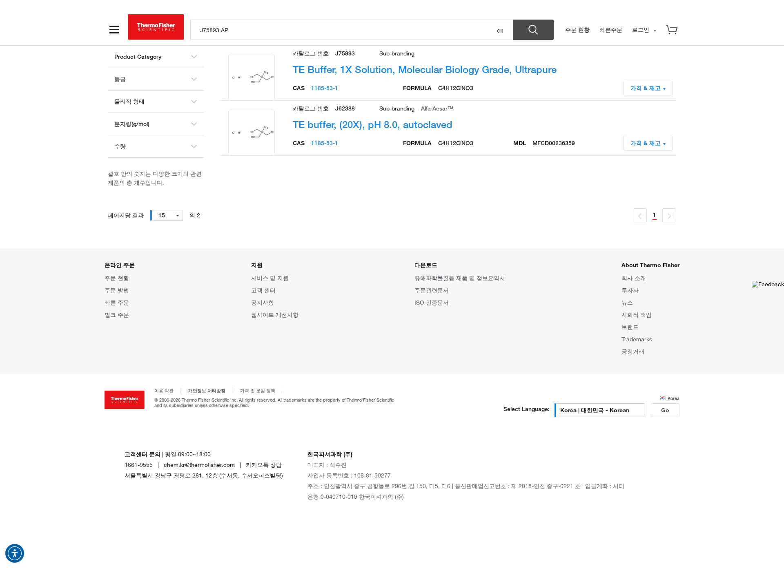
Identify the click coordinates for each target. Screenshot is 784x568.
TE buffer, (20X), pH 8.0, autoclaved (372, 124)
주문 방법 (117, 290)
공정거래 (632, 351)
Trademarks (636, 339)
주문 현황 (577, 29)
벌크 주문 (117, 314)
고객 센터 (263, 290)
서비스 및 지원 (270, 277)
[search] (352, 30)
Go (665, 410)
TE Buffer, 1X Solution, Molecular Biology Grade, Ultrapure (425, 69)
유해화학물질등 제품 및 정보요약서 (459, 277)
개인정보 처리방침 (206, 390)
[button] (14, 553)
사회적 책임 (636, 314)
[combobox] (166, 215)
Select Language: (526, 408)
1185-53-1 (324, 87)
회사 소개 (633, 277)
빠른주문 (610, 29)
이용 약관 (164, 390)
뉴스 (627, 302)
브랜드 (630, 326)
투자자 (630, 290)
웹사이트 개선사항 (274, 314)
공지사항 (262, 302)
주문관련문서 (431, 290)
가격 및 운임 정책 (257, 390)
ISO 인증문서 (431, 302)
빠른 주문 (117, 302)
